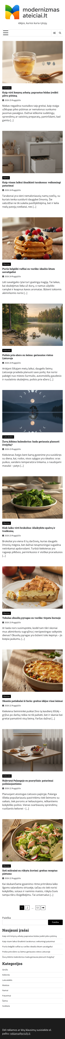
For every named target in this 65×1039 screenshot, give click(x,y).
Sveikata (6, 88)
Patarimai (6, 995)
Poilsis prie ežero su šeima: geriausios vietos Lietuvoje (27, 356)
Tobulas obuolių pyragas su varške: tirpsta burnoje (31, 617)
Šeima (5, 1000)
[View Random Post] (54, 33)
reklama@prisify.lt (20, 1033)
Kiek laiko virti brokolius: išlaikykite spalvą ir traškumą (28, 529)
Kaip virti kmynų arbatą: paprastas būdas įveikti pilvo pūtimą (30, 94)
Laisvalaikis (8, 437)
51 (37, 907)
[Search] (60, 33)
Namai (6, 177)
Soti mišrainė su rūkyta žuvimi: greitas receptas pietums (29, 872)
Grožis (5, 969)
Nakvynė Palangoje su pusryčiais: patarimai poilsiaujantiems (27, 782)
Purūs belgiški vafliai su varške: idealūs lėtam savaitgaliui (28, 270)
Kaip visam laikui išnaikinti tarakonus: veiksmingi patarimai (31, 184)
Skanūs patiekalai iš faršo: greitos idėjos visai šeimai (32, 700)
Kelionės (7, 350)
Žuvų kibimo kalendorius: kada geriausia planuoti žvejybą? (30, 443)
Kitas (43, 907)
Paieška (6, 917)
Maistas (6, 264)
